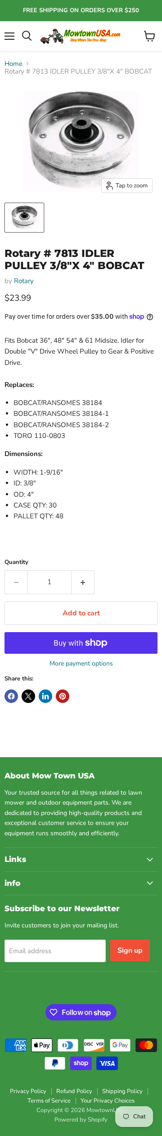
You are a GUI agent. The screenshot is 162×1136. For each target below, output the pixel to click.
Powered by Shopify (81, 1120)
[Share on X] (28, 696)
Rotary (24, 280)
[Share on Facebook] (11, 696)
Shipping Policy (122, 1091)
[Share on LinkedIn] (45, 696)
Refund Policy (74, 1091)
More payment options (81, 663)
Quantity (16, 562)
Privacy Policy (28, 1091)
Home (13, 64)
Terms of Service (49, 1101)
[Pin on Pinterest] (62, 696)
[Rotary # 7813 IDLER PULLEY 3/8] (24, 217)
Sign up (130, 950)
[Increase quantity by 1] (83, 582)
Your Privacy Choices (108, 1101)
